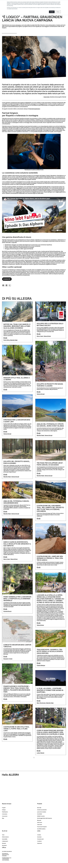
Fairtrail (28, 102)
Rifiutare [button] (58, 11)
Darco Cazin (40, 336)
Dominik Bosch (7, 611)
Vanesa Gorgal (40, 394)
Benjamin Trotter (7, 659)
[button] (3, 285)
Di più (5, 338)
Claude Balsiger (41, 665)
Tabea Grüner (47, 336)
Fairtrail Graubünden (34, 109)
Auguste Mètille (7, 819)
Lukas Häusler (40, 753)
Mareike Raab (13, 340)
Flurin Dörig (6, 340)
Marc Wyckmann (41, 703)
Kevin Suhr (46, 97)
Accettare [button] (51, 11)
